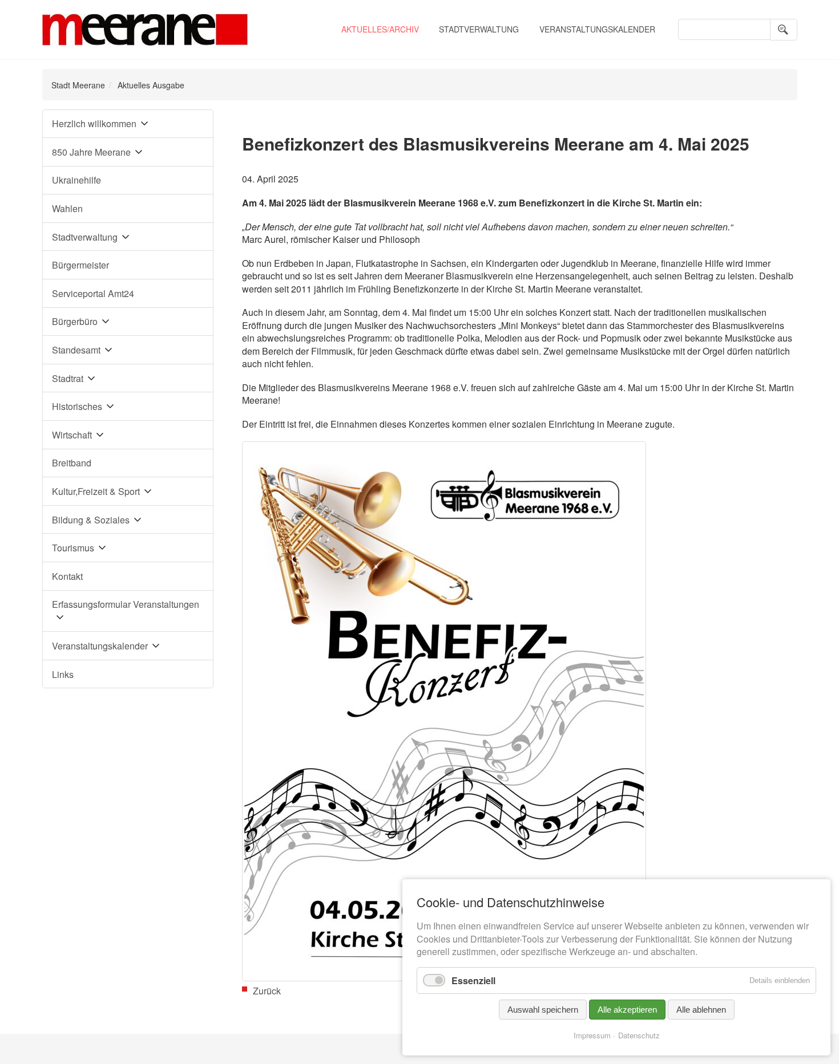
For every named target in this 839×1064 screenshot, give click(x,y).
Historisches (77, 406)
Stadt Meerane (78, 85)
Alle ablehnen (701, 1009)
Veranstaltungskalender (597, 29)
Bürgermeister (80, 264)
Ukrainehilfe (76, 179)
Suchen (783, 29)
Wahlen (67, 208)
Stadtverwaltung (479, 29)
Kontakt (67, 576)
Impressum (592, 1035)
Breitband (71, 462)
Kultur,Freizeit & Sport (96, 491)
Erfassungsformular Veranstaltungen (125, 604)
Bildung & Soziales (91, 519)
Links (63, 674)
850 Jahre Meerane (91, 152)
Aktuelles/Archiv (380, 29)
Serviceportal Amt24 (93, 293)
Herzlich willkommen (94, 123)
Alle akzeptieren (627, 1009)
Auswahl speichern (542, 1009)
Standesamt (76, 349)
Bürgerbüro (75, 321)
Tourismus (73, 547)
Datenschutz (639, 1035)
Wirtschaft (72, 434)
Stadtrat (67, 378)
